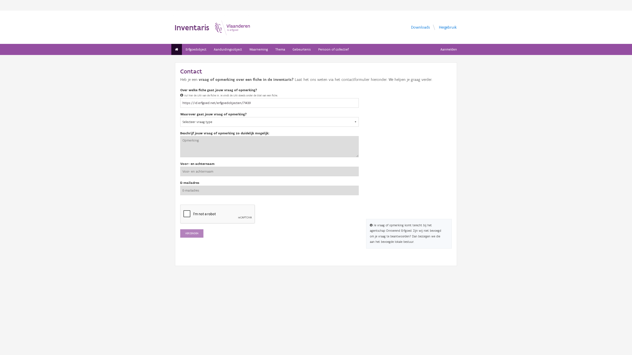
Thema (280, 49)
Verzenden (191, 233)
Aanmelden (448, 49)
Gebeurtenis (302, 49)
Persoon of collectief (333, 49)
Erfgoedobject (196, 49)
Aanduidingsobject (228, 49)
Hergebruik (448, 27)
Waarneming (258, 49)
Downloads (420, 27)
